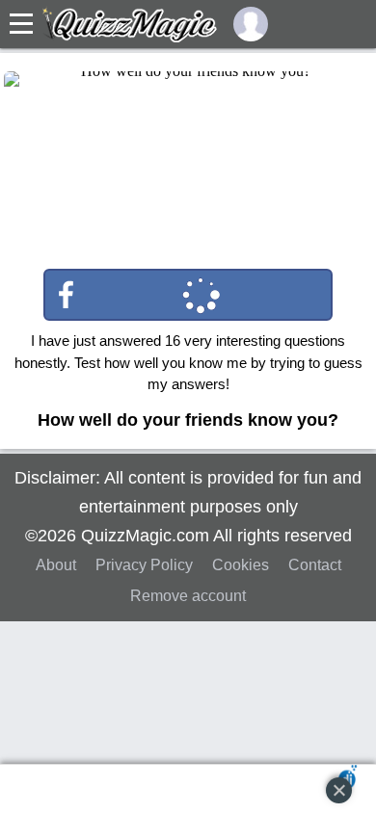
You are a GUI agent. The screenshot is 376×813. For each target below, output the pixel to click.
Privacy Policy (144, 565)
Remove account (188, 596)
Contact (314, 565)
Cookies (240, 565)
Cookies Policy (72, 740)
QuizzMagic (129, 24)
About (56, 565)
